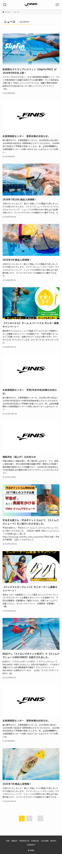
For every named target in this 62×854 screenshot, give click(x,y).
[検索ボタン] (5, 4)
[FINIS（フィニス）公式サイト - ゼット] (31, 4)
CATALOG (35, 840)
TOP (8, 840)
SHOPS (53, 840)
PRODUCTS (24, 840)
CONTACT (31, 844)
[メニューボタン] (57, 4)
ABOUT (14, 840)
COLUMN (44, 840)
